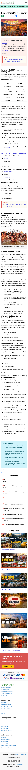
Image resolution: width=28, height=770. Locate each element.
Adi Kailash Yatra (5, 689)
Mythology (7, 61)
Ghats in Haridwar (7, 570)
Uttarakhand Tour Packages (7, 706)
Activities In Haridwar (8, 549)
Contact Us (3, 737)
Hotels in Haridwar (8, 171)
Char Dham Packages (6, 687)
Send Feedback (4, 743)
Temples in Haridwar (8, 630)
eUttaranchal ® (20, 764)
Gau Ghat (6, 158)
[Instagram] (12, 761)
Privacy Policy (4, 747)
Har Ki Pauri (7, 147)
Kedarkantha (4, 724)
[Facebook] (9, 761)
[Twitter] (15, 761)
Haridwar (3, 6)
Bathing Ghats (17, 59)
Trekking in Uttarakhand (6, 693)
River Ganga (5, 50)
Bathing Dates (8, 59)
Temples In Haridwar (8, 204)
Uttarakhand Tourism (6, 704)
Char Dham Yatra (5, 696)
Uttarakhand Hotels (5, 709)
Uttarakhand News (5, 711)
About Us (3, 713)
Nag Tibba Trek (4, 726)
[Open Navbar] (26, 2)
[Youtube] (19, 761)
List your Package (5, 739)
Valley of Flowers (5, 720)
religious (16, 44)
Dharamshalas (7, 177)
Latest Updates (15, 61)
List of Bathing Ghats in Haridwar (13, 153)
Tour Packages (21, 6)
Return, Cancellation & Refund (8, 745)
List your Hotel (4, 741)
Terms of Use (11, 747)
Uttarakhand (4, 702)
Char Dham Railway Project (10, 590)
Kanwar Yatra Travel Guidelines (11, 650)
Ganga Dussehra (7, 610)
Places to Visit (11, 6)
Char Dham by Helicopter (7, 691)
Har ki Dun (3, 722)
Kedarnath (3, 730)
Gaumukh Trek (4, 728)
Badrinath (9, 730)
